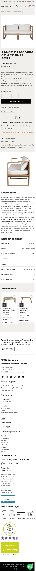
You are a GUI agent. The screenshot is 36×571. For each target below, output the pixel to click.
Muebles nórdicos (18, 11)
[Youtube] (23, 377)
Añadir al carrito (16, 101)
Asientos (17, 145)
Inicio (2, 11)
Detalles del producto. (8, 112)
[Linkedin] (19, 377)
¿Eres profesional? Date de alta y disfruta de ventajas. (17, 132)
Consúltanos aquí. (6, 232)
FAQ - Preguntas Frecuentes (15, 460)
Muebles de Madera (19, 147)
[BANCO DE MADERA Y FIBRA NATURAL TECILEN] (9, 300)
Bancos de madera (7, 147)
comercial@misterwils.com (18, 372)
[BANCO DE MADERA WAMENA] (27, 300)
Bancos (11, 145)
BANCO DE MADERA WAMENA (24, 310)
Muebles (8, 11)
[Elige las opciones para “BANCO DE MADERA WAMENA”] (22, 305)
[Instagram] (7, 377)
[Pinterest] (11, 377)
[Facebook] (2, 377)
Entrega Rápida (8, 456)
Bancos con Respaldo (26, 145)
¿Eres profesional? (10, 463)
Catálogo (5, 427)
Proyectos (6, 423)
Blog (3, 419)
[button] (33, 6)
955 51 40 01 (4, 372)
